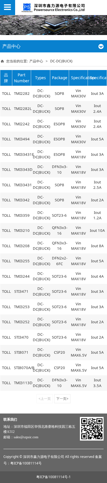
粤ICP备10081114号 (26, 463)
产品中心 (36, 61)
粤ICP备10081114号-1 (53, 476)
